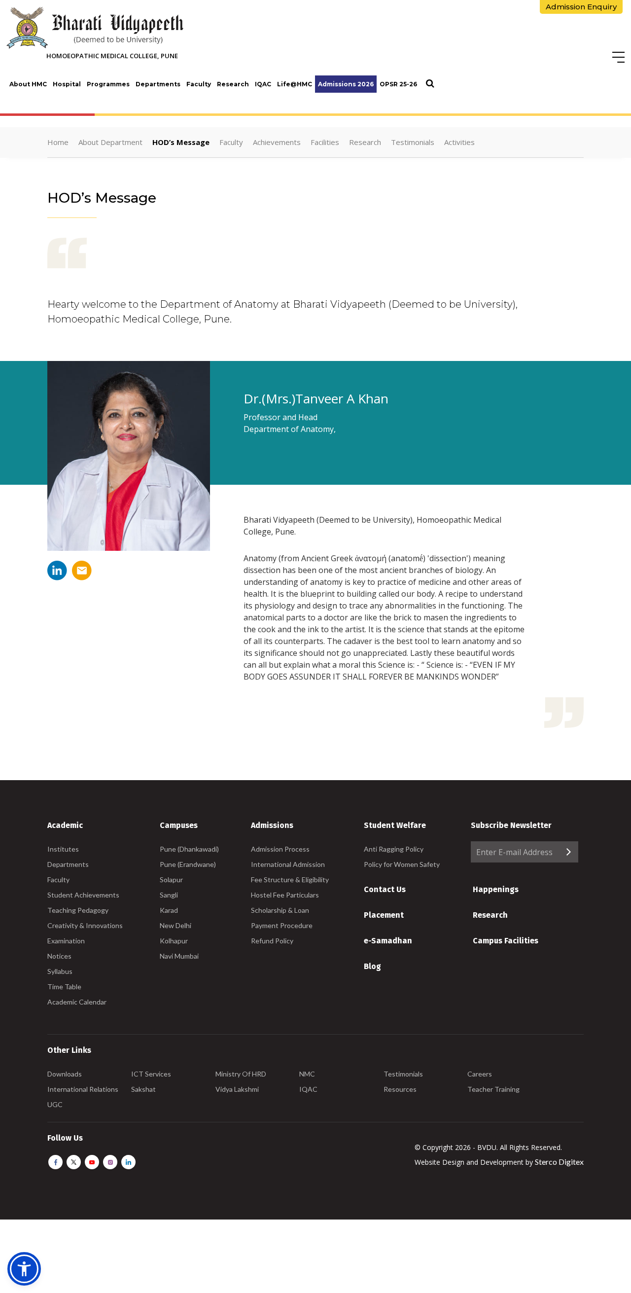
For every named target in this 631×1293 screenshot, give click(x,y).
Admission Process (280, 849)
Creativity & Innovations (85, 925)
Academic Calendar (76, 1002)
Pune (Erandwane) (188, 864)
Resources (400, 1089)
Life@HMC (294, 84)
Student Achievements (83, 895)
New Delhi (175, 925)
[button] (24, 1269)
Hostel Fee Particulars (285, 895)
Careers (479, 1074)
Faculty (198, 84)
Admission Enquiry (581, 6)
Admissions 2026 (346, 84)
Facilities (325, 142)
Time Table (64, 986)
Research (233, 84)
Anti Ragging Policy (393, 849)
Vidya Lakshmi (237, 1089)
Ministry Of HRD (240, 1074)
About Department (110, 142)
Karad (169, 910)
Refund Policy (272, 940)
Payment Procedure (282, 925)
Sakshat (143, 1089)
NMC (307, 1074)
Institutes (63, 849)
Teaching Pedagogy (77, 910)
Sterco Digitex (559, 1161)
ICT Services (151, 1074)
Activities (459, 142)
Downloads (64, 1074)
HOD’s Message (181, 142)
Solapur (171, 879)
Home (58, 142)
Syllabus (59, 971)
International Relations (82, 1089)
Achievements (277, 142)
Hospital (67, 84)
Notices (59, 956)
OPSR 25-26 (398, 84)
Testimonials (412, 142)
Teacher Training (493, 1089)
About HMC (28, 84)
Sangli (169, 895)
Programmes (108, 84)
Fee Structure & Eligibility (290, 879)
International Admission (288, 864)
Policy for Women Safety (402, 864)
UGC (55, 1104)
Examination (66, 940)
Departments (158, 84)
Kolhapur (174, 940)
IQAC (263, 84)
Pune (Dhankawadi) (189, 849)
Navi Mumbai (179, 956)
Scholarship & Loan (280, 910)
